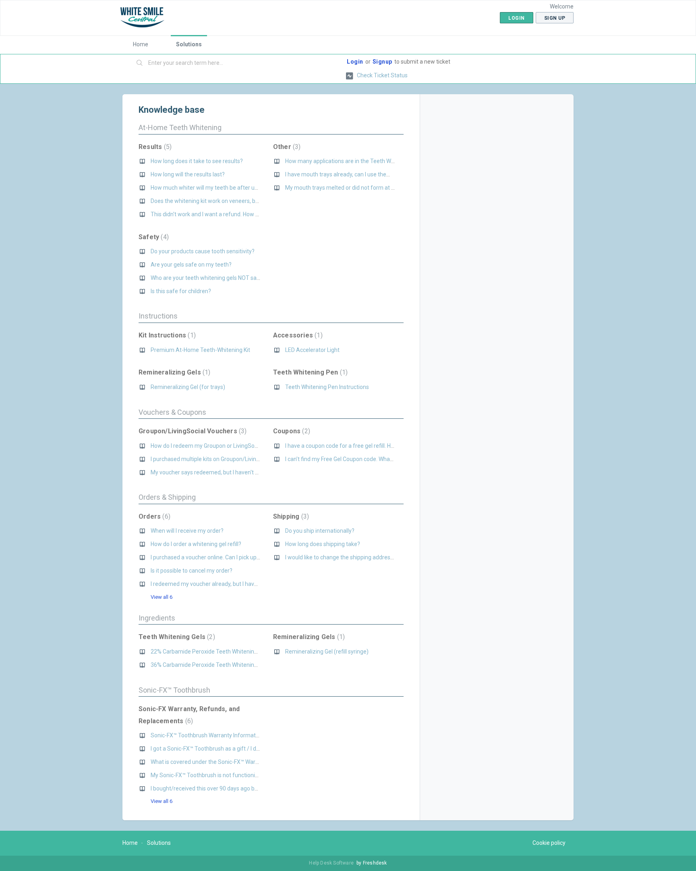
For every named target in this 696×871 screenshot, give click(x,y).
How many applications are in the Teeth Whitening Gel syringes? (365, 161)
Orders (153, 516)
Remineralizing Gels (173, 372)
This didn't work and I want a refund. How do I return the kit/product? (237, 214)
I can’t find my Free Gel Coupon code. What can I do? (350, 459)
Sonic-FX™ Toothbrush (174, 690)
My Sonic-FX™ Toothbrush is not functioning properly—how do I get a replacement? (255, 775)
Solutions (189, 44)
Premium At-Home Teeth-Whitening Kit (200, 350)
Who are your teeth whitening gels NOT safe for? (212, 278)
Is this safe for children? (181, 291)
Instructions (158, 316)
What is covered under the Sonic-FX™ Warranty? (211, 762)
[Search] (139, 63)
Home (140, 44)
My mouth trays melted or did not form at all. (341, 187)
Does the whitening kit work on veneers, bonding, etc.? (219, 201)
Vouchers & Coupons (172, 412)
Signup (382, 61)
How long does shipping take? (322, 544)
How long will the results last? (188, 174)
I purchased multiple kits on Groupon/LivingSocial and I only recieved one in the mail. (256, 459)
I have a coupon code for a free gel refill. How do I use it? (355, 446)
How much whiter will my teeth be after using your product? (226, 187)
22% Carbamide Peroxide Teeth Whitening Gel (209, 651)
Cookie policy (549, 843)
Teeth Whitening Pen (309, 372)
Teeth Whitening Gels (176, 637)
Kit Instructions (166, 335)
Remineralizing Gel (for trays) (188, 387)
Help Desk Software (332, 863)
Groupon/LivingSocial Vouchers (191, 431)
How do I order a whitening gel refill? (196, 544)
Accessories (297, 335)
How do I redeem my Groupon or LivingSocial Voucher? (219, 446)
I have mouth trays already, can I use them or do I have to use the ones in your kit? (387, 174)
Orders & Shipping (167, 497)
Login (355, 61)
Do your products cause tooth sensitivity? (203, 251)
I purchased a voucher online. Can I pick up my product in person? (232, 557)
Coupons (290, 431)
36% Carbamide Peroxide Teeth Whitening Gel (209, 665)
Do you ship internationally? (319, 531)
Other (286, 147)
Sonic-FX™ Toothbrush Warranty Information (207, 735)
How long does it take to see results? (197, 161)
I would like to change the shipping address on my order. (355, 557)
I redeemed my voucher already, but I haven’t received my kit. (227, 584)
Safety (153, 237)
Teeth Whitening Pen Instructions (327, 387)
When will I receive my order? (187, 531)
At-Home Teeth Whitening (180, 127)
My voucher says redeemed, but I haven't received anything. (226, 472)
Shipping (290, 516)
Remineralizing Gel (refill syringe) (327, 651)
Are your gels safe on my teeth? (191, 264)
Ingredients (157, 618)
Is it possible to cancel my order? (191, 570)
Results (154, 147)
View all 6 (161, 597)
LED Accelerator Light (312, 350)
